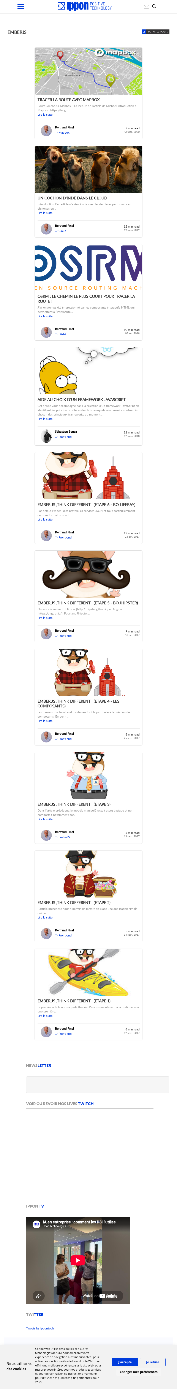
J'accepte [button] (125, 1362)
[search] (155, 6)
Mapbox (64, 132)
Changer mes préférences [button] (139, 1372)
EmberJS (64, 837)
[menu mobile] (20, 6)
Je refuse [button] (152, 1362)
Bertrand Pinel (64, 127)
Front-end (65, 437)
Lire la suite (45, 114)
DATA (62, 334)
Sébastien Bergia (66, 431)
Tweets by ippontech (40, 1328)
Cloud (62, 231)
